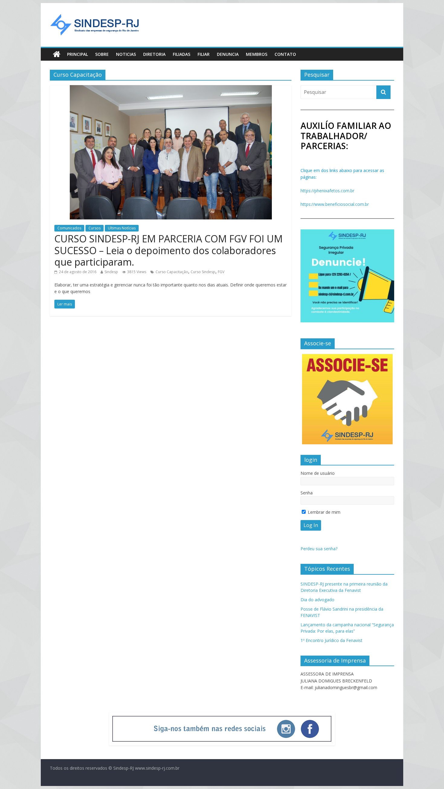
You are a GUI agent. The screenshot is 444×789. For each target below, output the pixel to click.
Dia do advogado (317, 599)
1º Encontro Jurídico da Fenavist (331, 640)
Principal (77, 54)
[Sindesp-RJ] (56, 54)
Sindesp (111, 271)
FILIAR (204, 54)
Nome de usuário (318, 473)
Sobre (102, 54)
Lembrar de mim (323, 512)
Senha (307, 493)
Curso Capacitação (172, 271)
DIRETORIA (154, 54)
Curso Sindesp (203, 271)
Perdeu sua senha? (319, 548)
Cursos (94, 228)
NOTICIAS (126, 54)
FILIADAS (181, 54)
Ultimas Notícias (122, 228)
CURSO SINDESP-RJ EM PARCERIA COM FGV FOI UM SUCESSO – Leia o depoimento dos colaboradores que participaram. (168, 250)
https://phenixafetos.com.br (327, 190)
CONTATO (285, 54)
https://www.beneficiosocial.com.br (335, 204)
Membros (256, 54)
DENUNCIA (228, 54)
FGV (221, 271)
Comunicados (69, 228)
